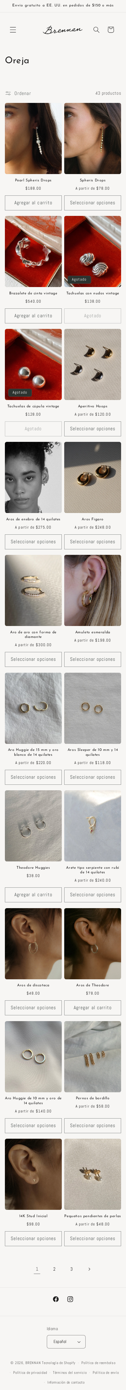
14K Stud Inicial (33, 1216)
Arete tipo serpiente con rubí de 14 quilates (92, 870)
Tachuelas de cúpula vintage (33, 406)
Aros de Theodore (92, 985)
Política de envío (106, 1372)
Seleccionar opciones (92, 203)
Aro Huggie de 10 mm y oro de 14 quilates (33, 1101)
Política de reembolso (98, 1363)
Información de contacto (66, 1382)
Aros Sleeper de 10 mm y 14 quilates (93, 752)
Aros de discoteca (33, 985)
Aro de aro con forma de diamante (33, 635)
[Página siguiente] (89, 1269)
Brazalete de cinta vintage (33, 293)
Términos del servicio (70, 1372)
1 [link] (37, 1269)
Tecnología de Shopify (58, 1363)
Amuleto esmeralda (92, 632)
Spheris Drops (93, 180)
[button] (13, 30)
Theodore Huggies (33, 868)
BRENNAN (33, 1363)
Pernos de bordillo (93, 1098)
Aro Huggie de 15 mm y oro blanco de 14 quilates (33, 752)
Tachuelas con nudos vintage (92, 293)
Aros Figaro (93, 519)
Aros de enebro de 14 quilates (33, 519)
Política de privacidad (30, 1372)
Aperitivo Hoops (93, 406)
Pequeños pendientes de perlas (92, 1216)
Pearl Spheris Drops (33, 180)
